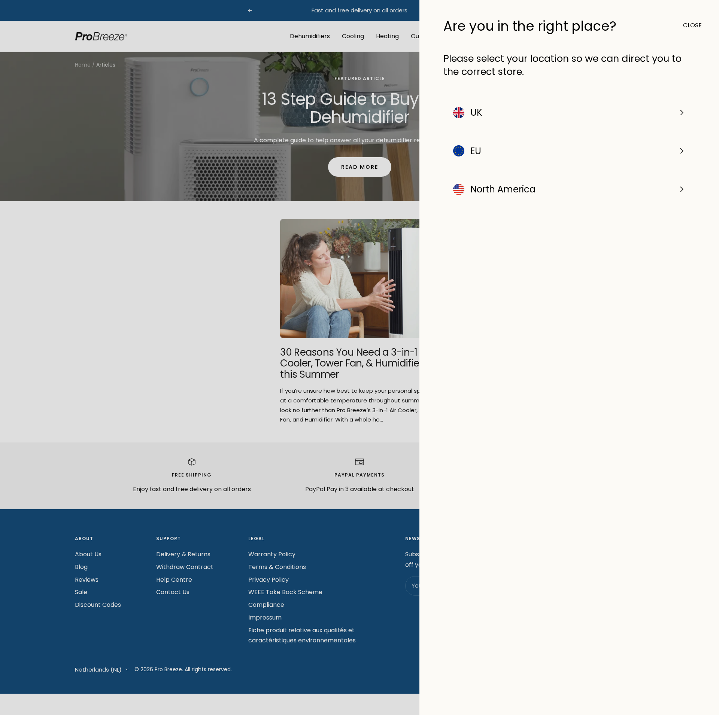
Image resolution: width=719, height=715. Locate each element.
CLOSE (689, 25)
